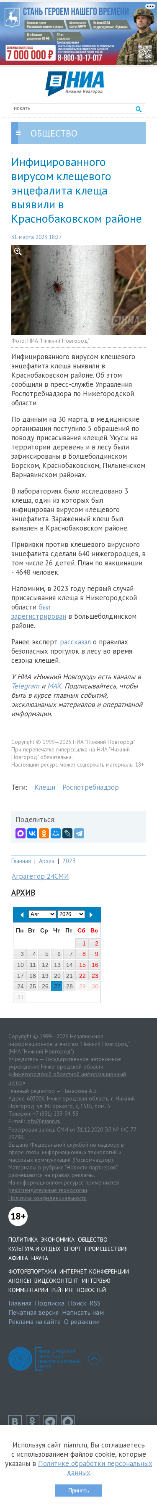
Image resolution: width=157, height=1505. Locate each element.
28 (69, 986)
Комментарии (28, 1290)
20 (57, 975)
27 (57, 986)
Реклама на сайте (34, 1321)
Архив (46, 861)
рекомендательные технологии (47, 1190)
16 (95, 964)
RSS (95, 1303)
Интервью (96, 1280)
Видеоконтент (56, 1280)
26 (45, 986)
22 (82, 975)
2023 (69, 861)
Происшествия (106, 1249)
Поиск (77, 1303)
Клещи (44, 787)
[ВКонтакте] (32, 833)
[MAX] (20, 833)
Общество (93, 1239)
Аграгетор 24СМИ (40, 876)
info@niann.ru (43, 1121)
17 (20, 975)
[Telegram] (79, 833)
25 (32, 986)
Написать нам (83, 1312)
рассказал (75, 641)
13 (57, 964)
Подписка (49, 1303)
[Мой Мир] (56, 833)
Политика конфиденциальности (47, 1198)
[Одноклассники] (44, 833)
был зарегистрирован (38, 611)
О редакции (82, 1321)
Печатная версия (33, 1312)
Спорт (73, 1249)
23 (95, 975)
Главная (21, 861)
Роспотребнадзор (90, 787)
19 (45, 975)
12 (45, 964)
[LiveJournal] (67, 833)
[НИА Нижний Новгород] (74, 94)
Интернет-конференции (94, 1271)
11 (33, 964)
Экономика (58, 1239)
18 (32, 975)
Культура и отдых (34, 1249)
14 (69, 964)
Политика (23, 1239)
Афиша (18, 1258)
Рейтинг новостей (78, 1290)
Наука (39, 1258)
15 (82, 964)
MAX (54, 686)
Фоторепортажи (32, 1271)
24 (20, 986)
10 (20, 964)
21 (69, 975)
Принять (78, 1490)
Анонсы (19, 1280)
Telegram (25, 686)
